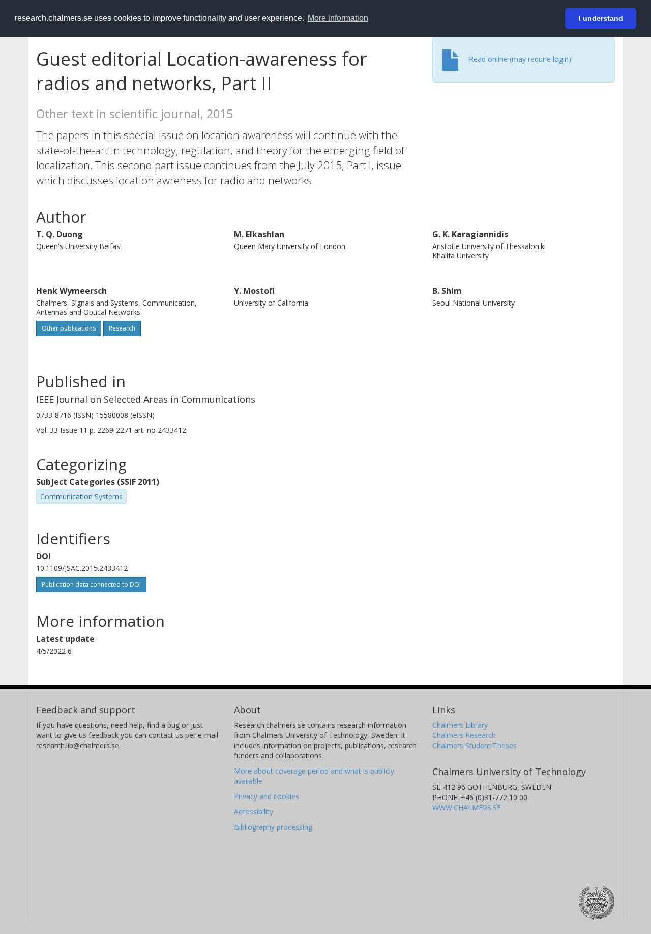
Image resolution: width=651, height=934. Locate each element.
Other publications (69, 328)
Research (122, 328)
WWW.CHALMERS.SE (466, 807)
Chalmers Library (460, 725)
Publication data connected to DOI (91, 584)
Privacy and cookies (266, 796)
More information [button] (338, 18)
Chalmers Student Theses (474, 745)
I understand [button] (601, 18)
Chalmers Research (464, 735)
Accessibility (253, 811)
